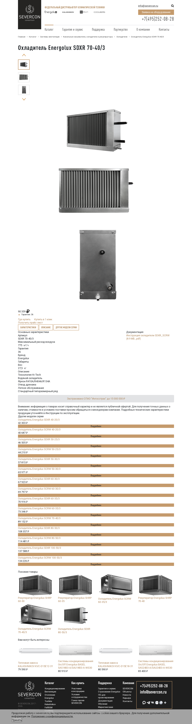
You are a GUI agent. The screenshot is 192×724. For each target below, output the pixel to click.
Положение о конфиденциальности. (42, 718)
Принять (17, 720)
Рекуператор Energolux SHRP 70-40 (155, 599)
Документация (105, 701)
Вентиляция (50, 691)
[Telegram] (148, 702)
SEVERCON (128, 688)
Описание (46, 327)
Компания (128, 683)
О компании (143, 29)
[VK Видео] (156, 702)
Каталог (49, 29)
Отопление (50, 695)
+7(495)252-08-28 (158, 19)
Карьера (127, 698)
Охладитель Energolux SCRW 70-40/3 (39, 518)
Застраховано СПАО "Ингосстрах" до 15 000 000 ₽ (96, 398)
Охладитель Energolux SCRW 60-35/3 (39, 508)
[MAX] (144, 702)
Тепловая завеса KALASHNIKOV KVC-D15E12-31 (35, 664)
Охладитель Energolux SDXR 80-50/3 (39, 528)
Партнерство (121, 29)
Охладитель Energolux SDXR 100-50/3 (39, 547)
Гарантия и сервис (72, 29)
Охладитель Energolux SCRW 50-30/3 (39, 468)
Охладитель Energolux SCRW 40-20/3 (39, 429)
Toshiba (48, 701)
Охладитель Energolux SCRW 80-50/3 (39, 538)
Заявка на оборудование (156, 12)
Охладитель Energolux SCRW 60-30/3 (39, 488)
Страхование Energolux (109, 691)
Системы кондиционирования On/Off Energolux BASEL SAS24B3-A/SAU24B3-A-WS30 (155, 664)
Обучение (102, 704)
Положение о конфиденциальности (28, 709)
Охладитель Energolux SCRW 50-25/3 (39, 449)
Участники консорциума (77, 690)
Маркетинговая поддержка (105, 708)
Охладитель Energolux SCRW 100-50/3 (40, 557)
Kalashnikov (50, 704)
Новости (127, 695)
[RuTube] (160, 702)
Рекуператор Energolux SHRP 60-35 (75, 599)
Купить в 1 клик (43, 319)
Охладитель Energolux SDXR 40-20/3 (39, 419)
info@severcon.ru (148, 5)
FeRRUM (48, 707)
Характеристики (28, 327)
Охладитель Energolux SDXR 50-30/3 (39, 459)
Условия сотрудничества (79, 696)
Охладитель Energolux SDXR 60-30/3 (39, 478)
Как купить (77, 683)
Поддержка (98, 29)
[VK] (152, 702)
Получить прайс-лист (30, 322)
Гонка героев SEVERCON (77, 701)
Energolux (49, 698)
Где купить (24, 319)
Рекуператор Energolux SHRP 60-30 (35, 599)
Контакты (164, 29)
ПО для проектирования (106, 696)
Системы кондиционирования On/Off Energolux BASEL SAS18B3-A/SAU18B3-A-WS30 (75, 664)
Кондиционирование (55, 688)
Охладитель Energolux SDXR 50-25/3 (39, 439)
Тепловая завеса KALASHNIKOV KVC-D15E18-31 (115, 664)
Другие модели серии (66, 327)
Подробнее (96, 426)
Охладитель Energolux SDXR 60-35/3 (39, 498)
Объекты (127, 691)
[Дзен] (165, 702)
